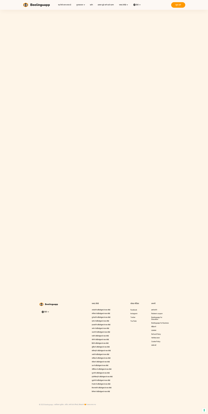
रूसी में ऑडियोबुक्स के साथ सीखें (100, 336)
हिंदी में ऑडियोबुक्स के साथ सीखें (100, 343)
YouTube (133, 321)
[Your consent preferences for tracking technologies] (204, 410)
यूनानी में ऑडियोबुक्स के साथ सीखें (101, 373)
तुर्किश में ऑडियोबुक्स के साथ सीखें (101, 347)
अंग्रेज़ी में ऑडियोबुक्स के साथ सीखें (101, 310)
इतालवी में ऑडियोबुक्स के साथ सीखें (101, 325)
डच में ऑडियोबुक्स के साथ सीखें (100, 365)
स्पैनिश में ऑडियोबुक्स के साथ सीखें (101, 313)
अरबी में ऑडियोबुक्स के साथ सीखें (100, 354)
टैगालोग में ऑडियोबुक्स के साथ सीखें (101, 384)
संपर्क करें (153, 345)
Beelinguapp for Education (156, 318)
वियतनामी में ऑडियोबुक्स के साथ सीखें (101, 388)
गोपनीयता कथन (155, 338)
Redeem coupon (157, 313)
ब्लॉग (91, 5)
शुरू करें (178, 5)
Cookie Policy (155, 341)
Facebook (133, 310)
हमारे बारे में (154, 310)
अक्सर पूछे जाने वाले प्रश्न (106, 5)
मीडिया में (153, 327)
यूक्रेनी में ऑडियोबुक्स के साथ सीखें (101, 380)
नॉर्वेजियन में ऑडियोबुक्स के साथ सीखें (101, 369)
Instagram (133, 313)
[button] (80, 5)
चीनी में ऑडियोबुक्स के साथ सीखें (100, 339)
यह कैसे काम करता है (64, 5)
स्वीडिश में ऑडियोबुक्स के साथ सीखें (101, 358)
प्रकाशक (153, 330)
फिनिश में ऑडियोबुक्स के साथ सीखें (101, 391)
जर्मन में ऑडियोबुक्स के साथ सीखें (100, 328)
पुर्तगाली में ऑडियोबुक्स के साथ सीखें (101, 317)
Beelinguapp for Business (160, 323)
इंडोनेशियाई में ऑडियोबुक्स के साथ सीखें (102, 377)
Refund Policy (156, 334)
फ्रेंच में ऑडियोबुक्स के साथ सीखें (100, 321)
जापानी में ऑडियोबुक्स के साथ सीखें (101, 332)
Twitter (132, 317)
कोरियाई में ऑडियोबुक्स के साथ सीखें (101, 351)
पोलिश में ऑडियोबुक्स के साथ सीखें (101, 362)
